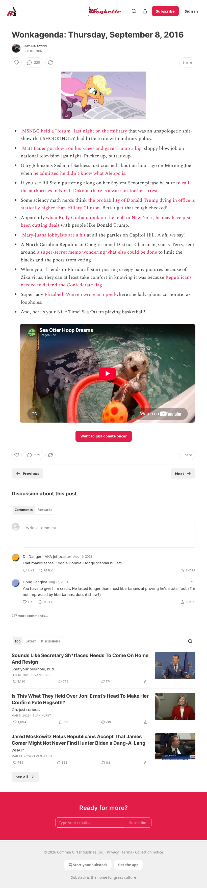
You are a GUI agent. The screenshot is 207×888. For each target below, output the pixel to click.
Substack (78, 877)
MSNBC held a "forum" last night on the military (74, 131)
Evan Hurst (42, 675)
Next (179, 473)
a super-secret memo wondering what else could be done (97, 252)
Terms (127, 852)
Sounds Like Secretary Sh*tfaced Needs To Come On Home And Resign (80, 659)
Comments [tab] (24, 509)
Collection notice (149, 852)
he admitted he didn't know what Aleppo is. (79, 173)
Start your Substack (90, 864)
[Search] (134, 11)
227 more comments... (30, 615)
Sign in (191, 11)
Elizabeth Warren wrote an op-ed (79, 294)
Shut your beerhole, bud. (33, 668)
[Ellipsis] (193, 556)
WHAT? (18, 750)
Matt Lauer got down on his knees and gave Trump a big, (82, 148)
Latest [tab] (30, 641)
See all (22, 776)
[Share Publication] (145, 11)
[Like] (17, 62)
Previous (31, 473)
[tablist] (33, 510)
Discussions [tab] (50, 641)
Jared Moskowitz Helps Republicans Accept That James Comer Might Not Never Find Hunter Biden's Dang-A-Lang (78, 740)
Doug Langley (35, 581)
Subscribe (165, 11)
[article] (103, 668)
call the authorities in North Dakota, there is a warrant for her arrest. (105, 186)
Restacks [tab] (45, 509)
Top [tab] (17, 641)
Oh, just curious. (26, 709)
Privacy (113, 852)
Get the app (128, 864)
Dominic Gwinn (35, 46)
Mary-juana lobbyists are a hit (54, 235)
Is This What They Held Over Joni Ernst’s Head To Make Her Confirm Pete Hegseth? (80, 699)
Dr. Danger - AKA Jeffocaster (47, 556)
